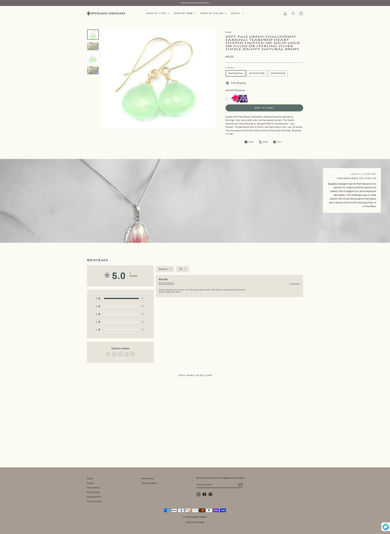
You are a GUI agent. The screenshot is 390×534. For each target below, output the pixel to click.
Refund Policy (93, 492)
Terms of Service (94, 501)
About (236, 13)
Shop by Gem (184, 13)
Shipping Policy (94, 497)
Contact (90, 483)
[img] (166, 284)
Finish (229, 68)
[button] (120, 298)
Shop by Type (156, 13)
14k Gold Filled (257, 73)
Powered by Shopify (195, 522)
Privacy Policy (93, 488)
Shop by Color (212, 13)
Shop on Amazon (149, 483)
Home (228, 32)
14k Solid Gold (277, 73)
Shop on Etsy (148, 478)
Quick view (112, 432)
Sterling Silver (235, 73)
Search (90, 478)
